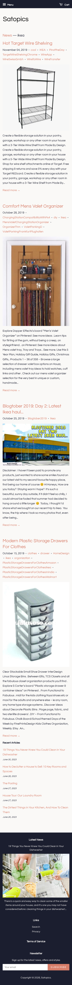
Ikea (63, 217)
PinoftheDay (56, 50)
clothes (32, 553)
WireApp (46, 54)
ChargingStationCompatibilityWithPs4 (26, 217)
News (7, 35)
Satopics (46, 977)
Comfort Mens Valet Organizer (33, 206)
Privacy (36, 931)
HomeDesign (61, 553)
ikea (8, 558)
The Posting (10, 783)
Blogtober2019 (37, 418)
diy (55, 217)
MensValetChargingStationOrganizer (26, 222)
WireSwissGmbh (13, 59)
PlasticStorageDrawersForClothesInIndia (28, 572)
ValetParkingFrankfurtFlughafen (23, 231)
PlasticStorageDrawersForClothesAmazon (29, 562)
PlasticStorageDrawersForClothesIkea (27, 567)
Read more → (11, 190)
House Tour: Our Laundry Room (22, 795)
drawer (45, 553)
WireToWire (34, 59)
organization (22, 558)
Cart (66, 5)
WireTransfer (52, 59)
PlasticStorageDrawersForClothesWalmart (30, 577)
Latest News (36, 839)
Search (36, 927)
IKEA (42, 50)
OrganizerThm (11, 226)
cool (33, 50)
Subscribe (58, 967)
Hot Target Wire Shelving (27, 43)
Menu (10, 5)
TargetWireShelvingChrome (20, 54)
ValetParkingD (33, 226)
